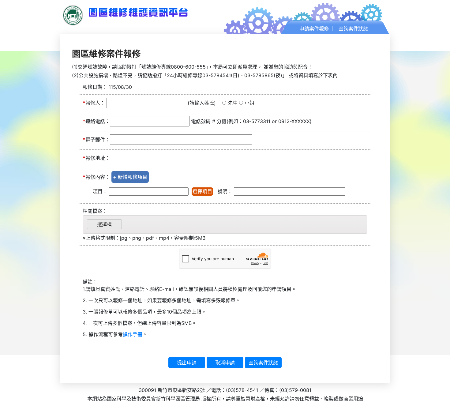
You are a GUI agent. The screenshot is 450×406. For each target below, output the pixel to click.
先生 (233, 103)
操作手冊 (132, 334)
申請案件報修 (314, 28)
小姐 (249, 103)
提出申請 (187, 362)
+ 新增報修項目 (130, 177)
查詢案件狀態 (353, 28)
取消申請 (225, 362)
